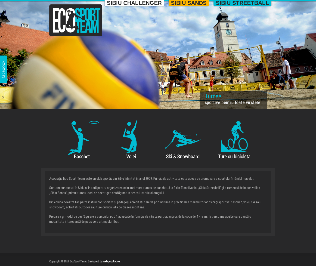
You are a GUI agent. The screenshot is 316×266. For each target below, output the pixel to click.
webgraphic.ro (111, 261)
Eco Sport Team (75, 20)
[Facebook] (3, 69)
